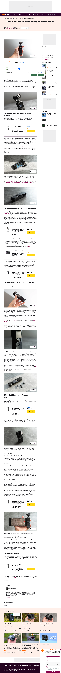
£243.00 (22, 62)
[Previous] (5, 48)
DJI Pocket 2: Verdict (45, 59)
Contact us (6, 665)
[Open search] (58, 14)
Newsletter (42, 14)
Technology (20, 14)
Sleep (15, 14)
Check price (31, 130)
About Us (30, 665)
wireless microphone (15, 182)
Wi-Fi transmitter (7, 182)
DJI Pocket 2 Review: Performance (48, 57)
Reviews (5, 605)
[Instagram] (53, 14)
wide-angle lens (14, 320)
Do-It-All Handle (8, 545)
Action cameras (14, 18)
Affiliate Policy (36, 665)
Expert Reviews (5, 14)
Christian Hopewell (9, 28)
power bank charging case (9, 183)
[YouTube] (55, 14)
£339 (6, 211)
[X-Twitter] (51, 14)
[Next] (35, 48)
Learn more (10, 35)
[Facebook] (46, 14)
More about (8, 597)
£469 (25, 212)
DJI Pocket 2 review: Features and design (49, 55)
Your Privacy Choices (24, 665)
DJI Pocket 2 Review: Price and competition (46, 53)
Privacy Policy (16, 665)
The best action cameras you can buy (16, 146)
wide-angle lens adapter (23, 182)
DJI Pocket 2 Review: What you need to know (48, 49)
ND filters (30, 182)
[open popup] (35, 56)
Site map (10, 665)
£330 (29, 246)
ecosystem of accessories (10, 181)
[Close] (44, 68)
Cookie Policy (41, 72)
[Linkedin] (48, 14)
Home (5, 18)
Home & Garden (27, 14)
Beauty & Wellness (35, 14)
